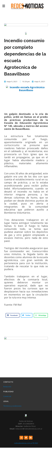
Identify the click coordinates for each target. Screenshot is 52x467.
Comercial (7, 396)
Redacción (7, 386)
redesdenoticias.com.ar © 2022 (26, 443)
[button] (3, 6)
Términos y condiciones (12, 406)
